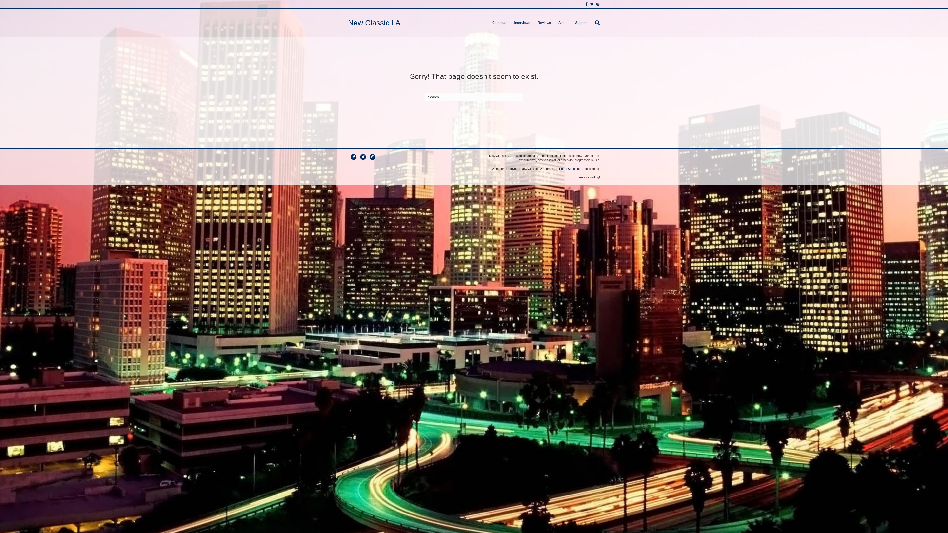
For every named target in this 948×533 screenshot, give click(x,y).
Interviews (522, 23)
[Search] (595, 23)
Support (581, 23)
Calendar (499, 23)
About (563, 23)
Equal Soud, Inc (569, 169)
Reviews (544, 23)
